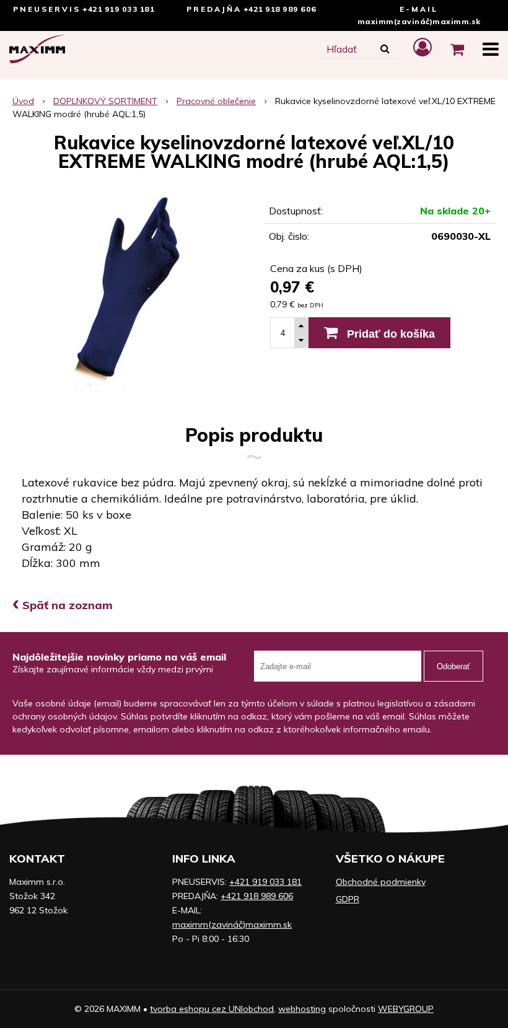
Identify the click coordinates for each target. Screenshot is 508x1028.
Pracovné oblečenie (216, 101)
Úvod (23, 101)
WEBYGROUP (406, 1008)
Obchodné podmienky (381, 881)
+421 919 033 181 (118, 9)
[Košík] (457, 49)
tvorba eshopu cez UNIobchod (212, 1008)
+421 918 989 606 (280, 9)
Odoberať (453, 666)
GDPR (347, 899)
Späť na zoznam (62, 605)
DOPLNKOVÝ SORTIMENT (105, 101)
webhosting (302, 1008)
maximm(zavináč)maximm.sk (419, 21)
